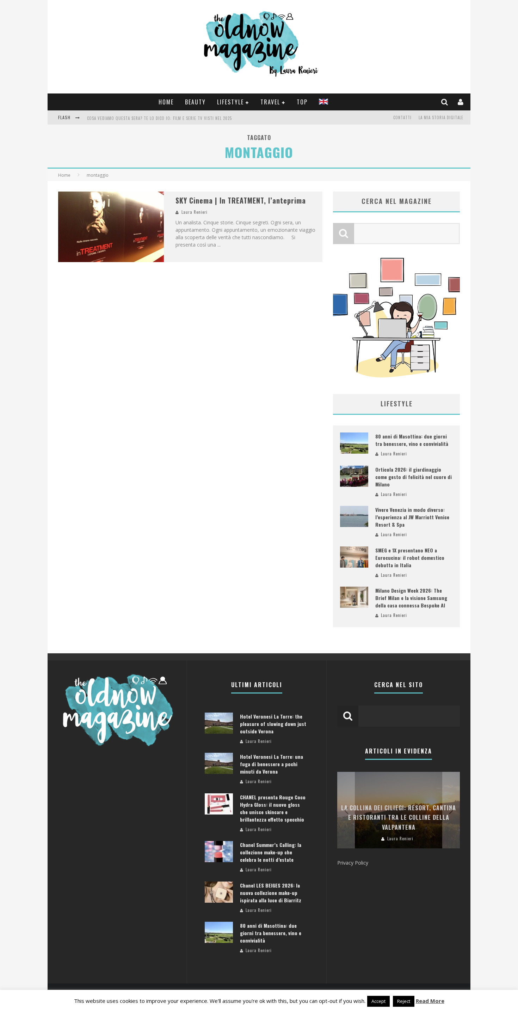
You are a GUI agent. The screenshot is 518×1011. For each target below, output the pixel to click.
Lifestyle (230, 102)
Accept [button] (378, 1001)
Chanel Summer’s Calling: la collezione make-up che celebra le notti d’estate (270, 852)
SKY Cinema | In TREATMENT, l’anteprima (240, 200)
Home (166, 102)
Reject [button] (403, 1001)
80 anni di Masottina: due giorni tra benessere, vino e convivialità (411, 439)
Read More (430, 1000)
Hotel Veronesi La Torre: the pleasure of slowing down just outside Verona (273, 724)
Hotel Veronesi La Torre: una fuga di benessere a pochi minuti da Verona (271, 764)
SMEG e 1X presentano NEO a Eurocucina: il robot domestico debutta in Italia (409, 557)
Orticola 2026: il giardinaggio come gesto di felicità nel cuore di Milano (413, 477)
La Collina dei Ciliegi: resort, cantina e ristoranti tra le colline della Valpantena (398, 817)
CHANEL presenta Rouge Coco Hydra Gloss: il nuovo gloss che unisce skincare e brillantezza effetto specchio (273, 808)
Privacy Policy (352, 862)
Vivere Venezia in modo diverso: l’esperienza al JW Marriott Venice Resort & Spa (412, 517)
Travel (270, 102)
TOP (302, 102)
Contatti (402, 117)
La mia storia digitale (441, 117)
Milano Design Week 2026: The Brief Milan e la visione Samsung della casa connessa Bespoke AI (411, 598)
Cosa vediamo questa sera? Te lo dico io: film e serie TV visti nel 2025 (159, 118)
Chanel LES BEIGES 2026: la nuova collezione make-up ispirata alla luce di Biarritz (270, 893)
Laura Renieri (194, 212)
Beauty (195, 102)
